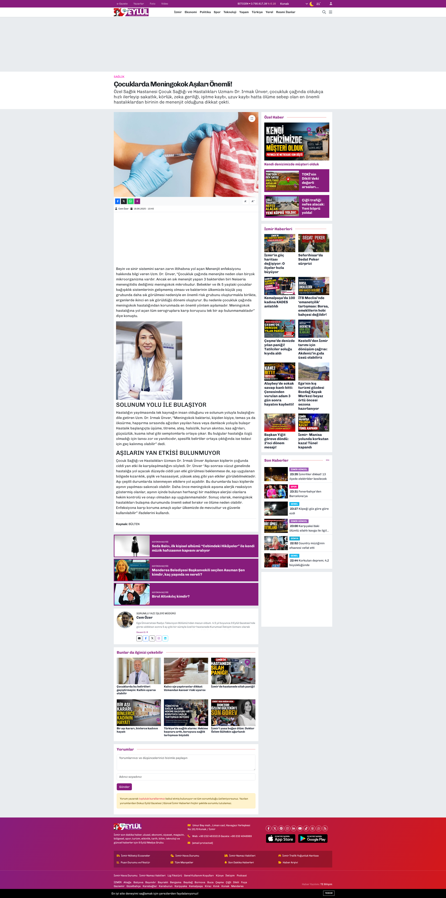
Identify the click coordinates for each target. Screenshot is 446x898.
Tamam (329, 893)
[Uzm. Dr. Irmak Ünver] (149, 360)
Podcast (242, 875)
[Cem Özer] (125, 619)
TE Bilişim (326, 884)
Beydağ (188, 882)
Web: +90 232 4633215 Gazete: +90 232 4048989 (222, 836)
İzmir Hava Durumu (187, 855)
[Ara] (324, 12)
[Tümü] (327, 460)
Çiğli (228, 882)
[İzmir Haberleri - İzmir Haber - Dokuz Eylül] (131, 12)
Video (164, 3)
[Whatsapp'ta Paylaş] (131, 201)
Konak (225, 886)
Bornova (200, 882)
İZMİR (118, 882)
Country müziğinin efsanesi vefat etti (307, 545)
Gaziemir (119, 886)
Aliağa (127, 882)
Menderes (237, 886)
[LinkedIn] (294, 828)
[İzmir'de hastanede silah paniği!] (233, 670)
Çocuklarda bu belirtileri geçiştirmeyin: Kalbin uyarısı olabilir (136, 690)
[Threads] (312, 828)
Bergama (175, 882)
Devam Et (141, 632)
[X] (275, 828)
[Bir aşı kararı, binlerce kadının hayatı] (139, 712)
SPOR (294, 486)
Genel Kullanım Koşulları (199, 875)
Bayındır (150, 882)
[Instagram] (159, 638)
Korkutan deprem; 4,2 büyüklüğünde (309, 563)
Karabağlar (150, 886)
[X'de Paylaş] (124, 201)
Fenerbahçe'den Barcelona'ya (305, 494)
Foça (244, 882)
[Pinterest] (281, 828)
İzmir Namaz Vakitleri (242, 855)
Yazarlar (138, 3)
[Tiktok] (306, 828)
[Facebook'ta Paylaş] (117, 201)
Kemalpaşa (196, 886)
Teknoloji (230, 12)
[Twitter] (152, 638)
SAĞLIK (119, 76)
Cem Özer (123, 208)
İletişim (230, 875)
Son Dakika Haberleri (241, 862)
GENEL (294, 504)
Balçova (138, 882)
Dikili (236, 882)
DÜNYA (294, 538)
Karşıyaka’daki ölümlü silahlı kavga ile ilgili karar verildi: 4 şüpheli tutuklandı (308, 528)
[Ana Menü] (330, 12)
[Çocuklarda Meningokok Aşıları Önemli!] (186, 154)
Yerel (269, 12)
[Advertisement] (223, 44)
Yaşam (244, 12)
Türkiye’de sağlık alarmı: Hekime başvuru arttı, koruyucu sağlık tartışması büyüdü (186, 732)
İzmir (178, 12)
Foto (152, 3)
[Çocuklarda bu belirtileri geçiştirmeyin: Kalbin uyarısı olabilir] (139, 670)
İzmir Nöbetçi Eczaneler (135, 855)
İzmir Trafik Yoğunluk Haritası (300, 855)
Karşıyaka (181, 886)
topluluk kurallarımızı (152, 798)
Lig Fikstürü (175, 875)
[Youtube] (300, 828)
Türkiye (257, 12)
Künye (220, 875)
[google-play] (313, 838)
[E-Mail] (139, 638)
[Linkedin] (165, 638)
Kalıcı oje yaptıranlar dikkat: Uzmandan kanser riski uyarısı (185, 688)
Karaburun (165, 886)
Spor (217, 12)
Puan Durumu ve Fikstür (135, 862)
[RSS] (325, 828)
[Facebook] (146, 638)
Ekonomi (191, 12)
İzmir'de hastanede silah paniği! (233, 686)
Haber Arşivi (290, 862)
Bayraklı (163, 882)
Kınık (216, 886)
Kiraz (208, 886)
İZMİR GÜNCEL (299, 469)
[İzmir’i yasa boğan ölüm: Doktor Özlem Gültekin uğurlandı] (233, 712)
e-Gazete (122, 3)
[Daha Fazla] (137, 201)
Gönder (124, 787)
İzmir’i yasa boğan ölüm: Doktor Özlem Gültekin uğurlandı (232, 730)
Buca (210, 882)
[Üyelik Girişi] (329, 3)
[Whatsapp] (319, 828)
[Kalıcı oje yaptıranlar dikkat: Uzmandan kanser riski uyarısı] (186, 670)
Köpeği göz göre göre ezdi (309, 511)
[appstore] (280, 838)
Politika (205, 12)
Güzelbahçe (133, 886)
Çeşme (220, 882)
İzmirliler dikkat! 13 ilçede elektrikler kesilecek (308, 476)
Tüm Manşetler (184, 862)
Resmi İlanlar (285, 12)
